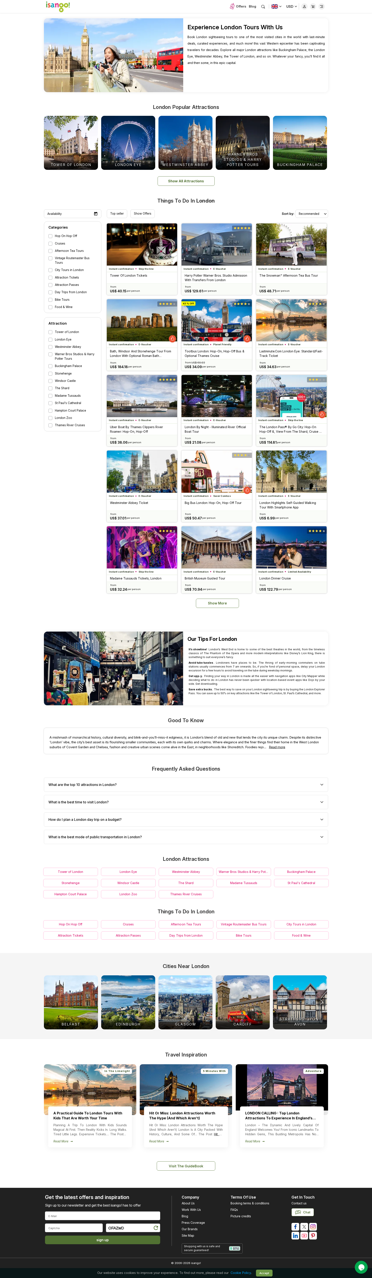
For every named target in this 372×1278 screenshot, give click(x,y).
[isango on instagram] (313, 1227)
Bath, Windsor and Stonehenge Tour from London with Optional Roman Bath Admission (140, 353)
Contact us (299, 1203)
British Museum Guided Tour (205, 578)
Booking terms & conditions (250, 1203)
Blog (252, 6)
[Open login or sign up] (304, 6)
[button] (321, 142)
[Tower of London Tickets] (142, 244)
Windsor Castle (128, 883)
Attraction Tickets (70, 935)
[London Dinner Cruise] (291, 547)
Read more (277, 747)
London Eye (128, 872)
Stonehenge (70, 883)
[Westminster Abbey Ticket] (142, 472)
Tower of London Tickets (128, 275)
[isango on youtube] (304, 1235)
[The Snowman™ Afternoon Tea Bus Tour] (291, 244)
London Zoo (128, 894)
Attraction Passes (128, 935)
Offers (241, 6)
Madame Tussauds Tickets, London (135, 578)
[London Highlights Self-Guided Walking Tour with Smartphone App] (291, 472)
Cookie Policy (241, 1273)
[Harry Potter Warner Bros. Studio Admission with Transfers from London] (216, 244)
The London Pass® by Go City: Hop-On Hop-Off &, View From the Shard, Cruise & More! (290, 429)
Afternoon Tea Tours (186, 924)
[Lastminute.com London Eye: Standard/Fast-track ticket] (291, 320)
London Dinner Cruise (275, 578)
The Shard (186, 883)
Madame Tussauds (243, 883)
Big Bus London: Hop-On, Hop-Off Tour (213, 503)
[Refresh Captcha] (155, 1228)
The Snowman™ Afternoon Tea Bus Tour (288, 275)
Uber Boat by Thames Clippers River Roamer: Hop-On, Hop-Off (136, 429)
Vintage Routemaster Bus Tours (244, 924)
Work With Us (191, 1209)
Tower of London (70, 872)
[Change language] (276, 6)
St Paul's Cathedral (301, 883)
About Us (188, 1203)
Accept (264, 1273)
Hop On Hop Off (70, 924)
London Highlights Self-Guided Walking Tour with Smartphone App (287, 505)
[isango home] (62, 6)
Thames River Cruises (186, 894)
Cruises (128, 924)
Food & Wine (301, 935)
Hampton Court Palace (70, 894)
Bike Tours (243, 935)
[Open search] (263, 6)
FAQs (234, 1209)
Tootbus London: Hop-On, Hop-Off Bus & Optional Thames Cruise (214, 353)
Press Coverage (193, 1222)
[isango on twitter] (304, 1227)
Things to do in (186, 201)
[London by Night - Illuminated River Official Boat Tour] (216, 396)
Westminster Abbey (186, 872)
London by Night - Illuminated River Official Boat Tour (215, 429)
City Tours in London (301, 924)
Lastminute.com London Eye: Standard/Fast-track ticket (291, 353)
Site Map (188, 1235)
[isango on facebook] (295, 1227)
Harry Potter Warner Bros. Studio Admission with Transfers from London (216, 278)
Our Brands (190, 1229)
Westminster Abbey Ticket (129, 503)
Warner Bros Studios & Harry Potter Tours (245, 872)
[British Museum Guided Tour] (216, 547)
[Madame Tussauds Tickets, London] (142, 547)
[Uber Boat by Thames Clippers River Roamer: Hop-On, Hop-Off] (142, 396)
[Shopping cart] (313, 6)
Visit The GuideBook (186, 1166)
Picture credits (241, 1216)
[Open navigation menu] (321, 6)
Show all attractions (186, 181)
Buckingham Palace (301, 872)
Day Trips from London (186, 935)
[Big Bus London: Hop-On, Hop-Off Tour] (216, 472)
